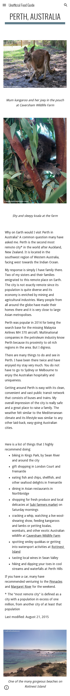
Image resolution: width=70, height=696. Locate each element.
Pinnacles (55, 581)
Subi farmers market (44, 505)
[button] (4, 5)
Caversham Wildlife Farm (43, 535)
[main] (35, 18)
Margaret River (21, 586)
